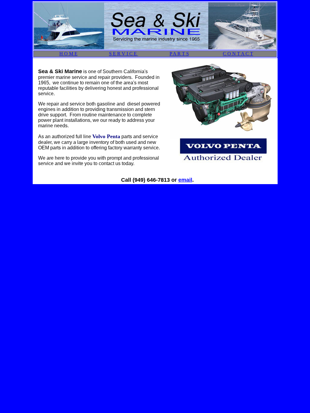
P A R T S (179, 53)
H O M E (68, 53)
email (185, 180)
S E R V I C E (123, 53)
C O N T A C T (238, 53)
